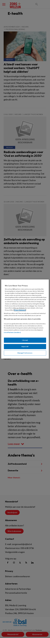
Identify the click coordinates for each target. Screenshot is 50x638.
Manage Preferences (24, 353)
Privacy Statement (20, 310)
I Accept (25, 340)
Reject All (25, 346)
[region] (25, 318)
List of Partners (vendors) (12, 332)
